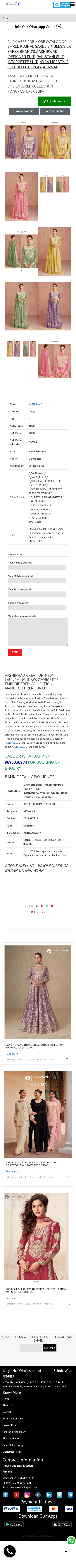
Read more (12, 1053)
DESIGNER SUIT (21, 57)
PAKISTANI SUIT (50, 57)
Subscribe (49, 1347)
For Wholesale (55, 101)
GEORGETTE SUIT (23, 62)
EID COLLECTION (21, 67)
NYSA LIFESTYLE (53, 62)
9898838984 (16, 762)
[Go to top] (66, 1551)
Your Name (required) (20, 562)
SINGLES (54, 46)
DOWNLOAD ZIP (25, 111)
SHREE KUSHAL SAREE (26, 46)
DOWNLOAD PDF (56, 111)
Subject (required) (18, 603)
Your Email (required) (20, 589)
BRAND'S (27, 51)
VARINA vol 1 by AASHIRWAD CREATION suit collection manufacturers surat (31, 1164)
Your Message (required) (22, 616)
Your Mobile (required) (20, 576)
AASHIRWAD (46, 51)
